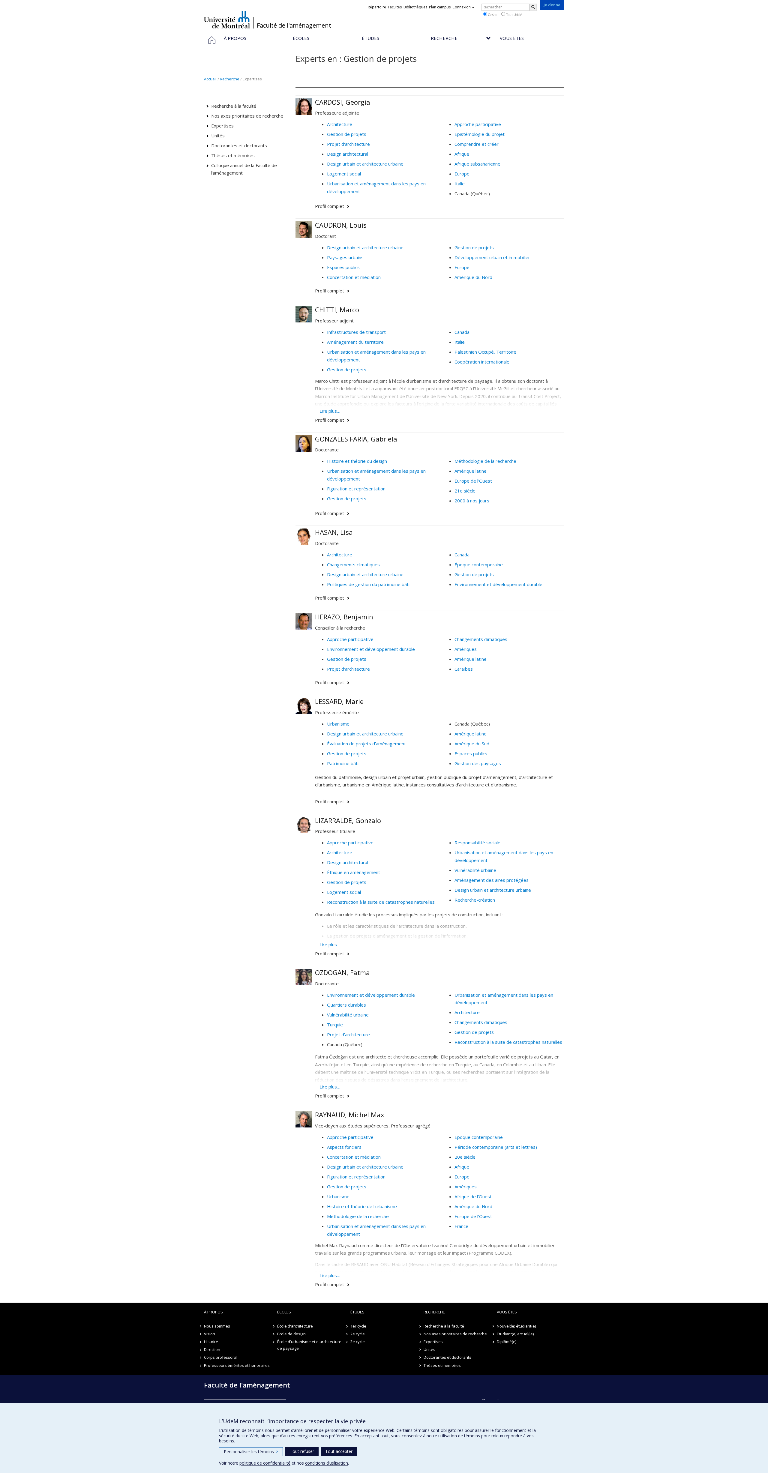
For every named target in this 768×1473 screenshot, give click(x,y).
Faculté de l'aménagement (294, 25)
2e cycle (357, 1334)
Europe (462, 174)
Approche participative (477, 124)
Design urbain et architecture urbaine (365, 164)
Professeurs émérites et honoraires (237, 1365)
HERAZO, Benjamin (344, 616)
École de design (291, 1334)
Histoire (211, 1341)
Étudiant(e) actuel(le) (515, 1334)
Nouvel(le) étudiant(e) (516, 1326)
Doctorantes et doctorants (239, 145)
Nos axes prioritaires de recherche (247, 116)
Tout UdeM (513, 14)
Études (357, 1312)
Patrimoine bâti (342, 763)
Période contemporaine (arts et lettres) (495, 1147)
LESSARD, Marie (339, 701)
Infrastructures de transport (356, 332)
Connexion (461, 7)
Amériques (465, 649)
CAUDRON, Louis (341, 224)
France (461, 1226)
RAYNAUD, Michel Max (349, 1114)
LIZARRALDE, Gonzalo (348, 820)
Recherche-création (474, 900)
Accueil (210, 79)
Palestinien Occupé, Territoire (485, 352)
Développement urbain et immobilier (492, 257)
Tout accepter (338, 1451)
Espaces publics (343, 267)
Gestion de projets (346, 134)
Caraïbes (463, 669)
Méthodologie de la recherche (485, 461)
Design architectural (347, 154)
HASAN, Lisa (334, 532)
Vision (209, 1334)
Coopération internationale (481, 362)
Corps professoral (220, 1357)
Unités (218, 136)
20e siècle (465, 1157)
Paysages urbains (345, 257)
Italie (459, 184)
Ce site (492, 14)
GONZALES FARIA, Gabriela (356, 438)
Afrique (461, 154)
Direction (212, 1349)
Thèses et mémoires (233, 155)
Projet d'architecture (348, 144)
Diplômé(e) (506, 1341)
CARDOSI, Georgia (342, 101)
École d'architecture (295, 1326)
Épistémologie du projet (479, 134)
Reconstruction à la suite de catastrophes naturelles (381, 902)
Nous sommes (217, 1326)
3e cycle (357, 1341)
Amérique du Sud (471, 744)
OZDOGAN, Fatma (342, 972)
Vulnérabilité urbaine (475, 870)
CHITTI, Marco (337, 309)
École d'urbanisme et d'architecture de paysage (309, 1345)
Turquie (335, 1025)
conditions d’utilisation (326, 1463)
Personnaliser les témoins (251, 1451)
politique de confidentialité (264, 1463)
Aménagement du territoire (355, 342)
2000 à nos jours (471, 501)
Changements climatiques (353, 564)
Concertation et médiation (354, 277)
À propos (213, 1312)
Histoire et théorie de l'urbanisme (362, 1206)
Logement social (344, 174)
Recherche (229, 79)
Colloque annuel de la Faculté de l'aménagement (244, 169)
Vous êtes (507, 1312)
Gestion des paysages (477, 763)
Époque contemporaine (478, 564)
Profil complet (329, 206)
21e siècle (465, 491)
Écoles (284, 1312)
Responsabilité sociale (477, 843)
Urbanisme (338, 724)
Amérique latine (470, 471)
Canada (462, 332)
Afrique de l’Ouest (473, 1196)
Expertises (222, 126)
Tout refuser (302, 1451)
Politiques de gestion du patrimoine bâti (368, 584)
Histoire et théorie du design (357, 461)
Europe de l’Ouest (473, 481)
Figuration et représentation (356, 489)
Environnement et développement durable (498, 584)
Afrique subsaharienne (477, 164)
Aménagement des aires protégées (491, 880)
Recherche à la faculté (233, 106)
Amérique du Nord (473, 277)
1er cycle (358, 1326)
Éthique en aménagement (353, 872)
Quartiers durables (346, 1005)
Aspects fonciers (344, 1147)
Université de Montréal (227, 19)
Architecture (339, 124)
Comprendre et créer (476, 144)
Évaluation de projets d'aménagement (366, 744)
